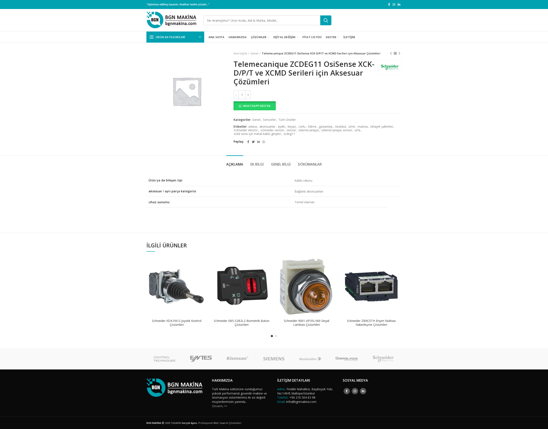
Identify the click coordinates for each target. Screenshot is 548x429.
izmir (351, 127)
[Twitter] (253, 142)
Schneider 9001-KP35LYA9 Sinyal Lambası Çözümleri (306, 323)
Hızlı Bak (203, 273)
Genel (254, 53)
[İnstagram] (393, 4)
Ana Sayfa (240, 53)
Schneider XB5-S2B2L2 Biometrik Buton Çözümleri (241, 323)
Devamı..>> (219, 406)
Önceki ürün (391, 53)
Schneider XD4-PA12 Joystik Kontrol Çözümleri (176, 323)
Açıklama (234, 164)
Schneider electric (246, 130)
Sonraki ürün (399, 53)
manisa (363, 127)
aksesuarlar (267, 127)
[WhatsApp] (263, 142)
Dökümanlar (310, 164)
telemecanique (309, 130)
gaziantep (325, 127)
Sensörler (269, 120)
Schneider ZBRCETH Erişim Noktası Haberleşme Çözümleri (371, 323)
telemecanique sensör (337, 130)
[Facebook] (389, 4)
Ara (325, 20)
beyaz (292, 127)
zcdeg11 (289, 134)
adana (252, 127)
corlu (301, 127)
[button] (318, 105)
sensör (291, 130)
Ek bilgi (257, 164)
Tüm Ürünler (287, 120)
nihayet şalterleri (381, 127)
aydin (281, 127)
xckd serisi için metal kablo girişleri (257, 134)
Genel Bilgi (281, 164)
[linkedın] (399, 4)
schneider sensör (272, 130)
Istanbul (340, 127)
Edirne (312, 127)
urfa (357, 130)
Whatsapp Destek (257, 106)
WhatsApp (203, 263)
